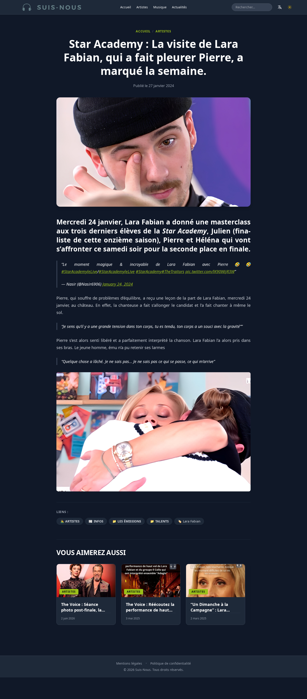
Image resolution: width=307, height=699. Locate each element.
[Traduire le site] (280, 7)
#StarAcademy (149, 271)
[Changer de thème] (290, 7)
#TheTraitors (173, 271)
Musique (160, 7)
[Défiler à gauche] (58, 597)
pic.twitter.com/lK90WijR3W (209, 271)
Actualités (179, 7)
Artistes (142, 7)
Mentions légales (129, 663)
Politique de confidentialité (170, 663)
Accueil (125, 7)
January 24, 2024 (117, 284)
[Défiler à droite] (248, 597)
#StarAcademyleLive (79, 271)
